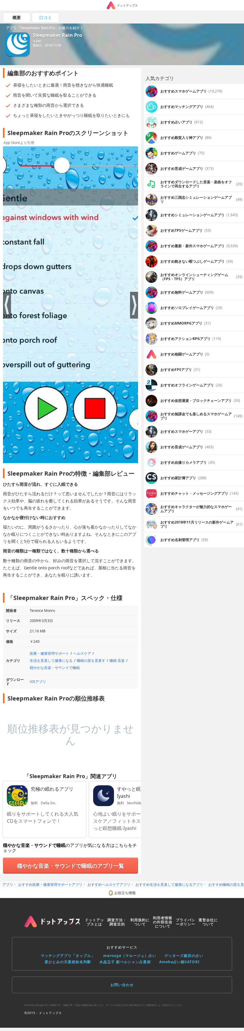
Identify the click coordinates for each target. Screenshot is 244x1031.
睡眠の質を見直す (91, 660)
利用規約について (140, 922)
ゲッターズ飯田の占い (184, 955)
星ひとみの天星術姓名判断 (68, 961)
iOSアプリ (38, 681)
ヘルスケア (82, 653)
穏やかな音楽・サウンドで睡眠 (55, 667)
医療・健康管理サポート (49, 653)
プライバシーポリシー (185, 922)
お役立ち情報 (125, 892)
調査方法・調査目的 (117, 922)
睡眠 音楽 (117, 660)
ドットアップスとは (94, 922)
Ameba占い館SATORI (179, 961)
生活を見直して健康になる (51, 660)
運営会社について (208, 922)
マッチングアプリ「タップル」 (68, 955)
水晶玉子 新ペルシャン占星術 (125, 961)
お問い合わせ (122, 984)
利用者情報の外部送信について (162, 922)
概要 (16, 17)
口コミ (45, 17)
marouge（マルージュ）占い (129, 955)
